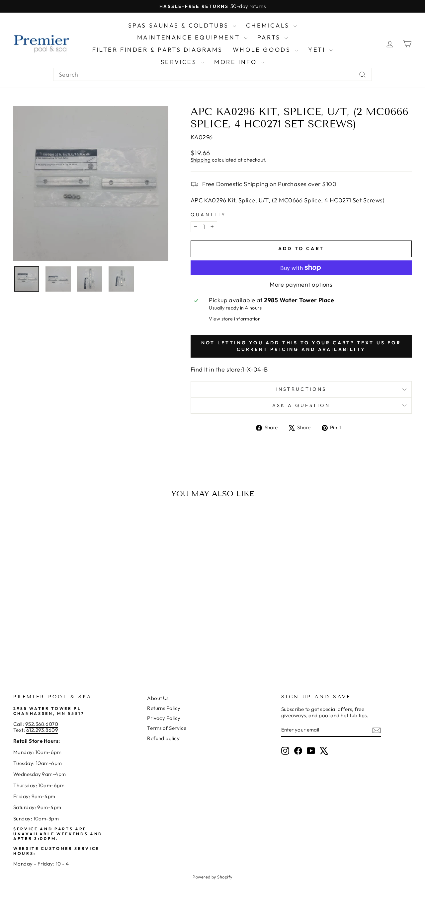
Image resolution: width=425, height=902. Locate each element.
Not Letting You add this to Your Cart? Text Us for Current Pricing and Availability (301, 346)
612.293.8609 (42, 730)
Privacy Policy (163, 718)
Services (180, 62)
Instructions (301, 389)
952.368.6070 (41, 724)
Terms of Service (166, 728)
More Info (236, 62)
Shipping (201, 160)
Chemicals (269, 25)
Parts (270, 37)
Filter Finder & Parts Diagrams (157, 49)
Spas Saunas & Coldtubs (179, 25)
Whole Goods (263, 49)
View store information (235, 319)
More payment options (301, 284)
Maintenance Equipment (189, 37)
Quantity (208, 215)
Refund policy (163, 738)
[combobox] (212, 74)
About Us (158, 698)
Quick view (60, 601)
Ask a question (301, 405)
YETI (318, 49)
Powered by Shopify (212, 876)
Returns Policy (163, 708)
